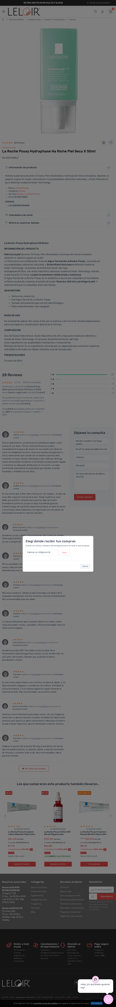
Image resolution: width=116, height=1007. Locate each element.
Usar (64, 552)
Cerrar (85, 566)
